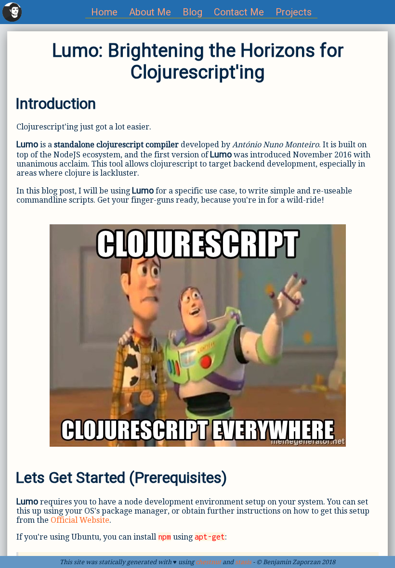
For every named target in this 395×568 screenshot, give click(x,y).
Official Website (80, 520)
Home (104, 12)
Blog (192, 12)
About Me (150, 12)
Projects (294, 12)
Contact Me (239, 12)
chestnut (208, 562)
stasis (243, 562)
